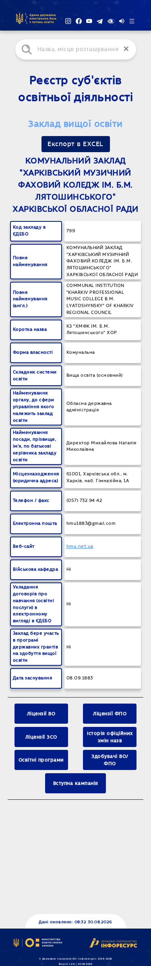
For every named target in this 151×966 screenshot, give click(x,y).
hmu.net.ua (79, 546)
